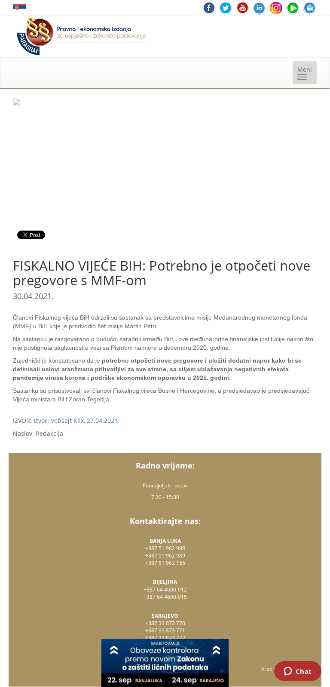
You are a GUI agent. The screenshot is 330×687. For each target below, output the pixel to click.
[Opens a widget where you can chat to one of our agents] (297, 672)
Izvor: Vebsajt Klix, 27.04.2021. (76, 420)
